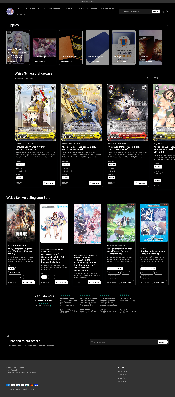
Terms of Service (123, 375)
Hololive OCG (70, 8)
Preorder (19, 8)
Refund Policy (122, 378)
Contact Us (20, 15)
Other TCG (83, 8)
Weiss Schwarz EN (33, 8)
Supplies (94, 8)
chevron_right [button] (167, 25)
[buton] (10, 389)
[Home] (10, 11)
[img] (44, 303)
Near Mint (20, 164)
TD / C (11, 268)
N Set (44, 277)
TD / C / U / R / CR (15, 273)
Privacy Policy (122, 381)
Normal (20, 177)
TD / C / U (19, 268)
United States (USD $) (25, 389)
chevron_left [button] (163, 25)
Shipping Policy (123, 371)
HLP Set (51, 277)
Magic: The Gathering (52, 8)
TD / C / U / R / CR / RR (16, 277)
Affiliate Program (108, 8)
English (10, 389)
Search (155, 11)
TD (114, 277)
